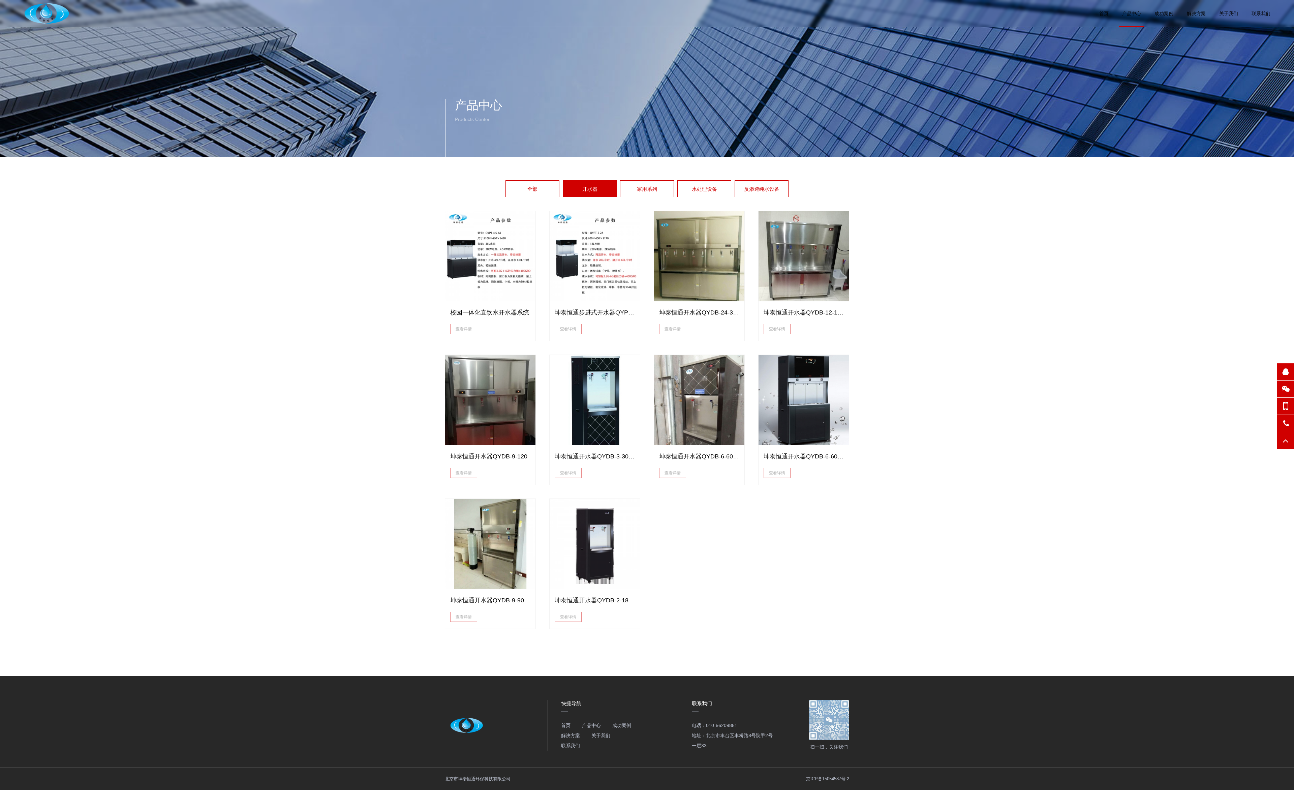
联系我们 (1261, 13)
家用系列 (647, 189)
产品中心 (1131, 13)
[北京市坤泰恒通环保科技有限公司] (47, 13)
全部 (532, 189)
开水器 (589, 189)
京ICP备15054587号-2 (827, 778)
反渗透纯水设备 (761, 189)
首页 (1104, 13)
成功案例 (1163, 13)
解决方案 (1196, 13)
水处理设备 (704, 189)
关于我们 (1228, 13)
